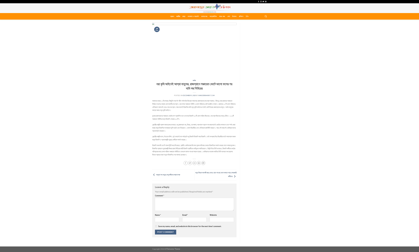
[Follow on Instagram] (261, 2)
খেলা (228, 16)
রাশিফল (241, 16)
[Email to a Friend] (194, 163)
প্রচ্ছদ (172, 16)
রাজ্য (183, 16)
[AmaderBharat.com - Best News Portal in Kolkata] (209, 8)
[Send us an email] (265, 2)
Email (185, 215)
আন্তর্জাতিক (213, 16)
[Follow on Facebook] (258, 2)
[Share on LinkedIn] (203, 163)
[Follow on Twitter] (263, 2)
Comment (159, 196)
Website (213, 215)
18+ (247, 16)
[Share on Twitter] (190, 163)
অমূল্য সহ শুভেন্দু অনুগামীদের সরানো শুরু (168, 174)
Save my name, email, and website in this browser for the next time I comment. (190, 226)
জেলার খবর (204, 16)
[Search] (266, 16)
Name (158, 215)
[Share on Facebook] (186, 163)
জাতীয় (178, 16)
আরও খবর (222, 16)
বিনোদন (234, 16)
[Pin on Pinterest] (199, 163)
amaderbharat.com (206, 95)
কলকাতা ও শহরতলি (193, 16)
